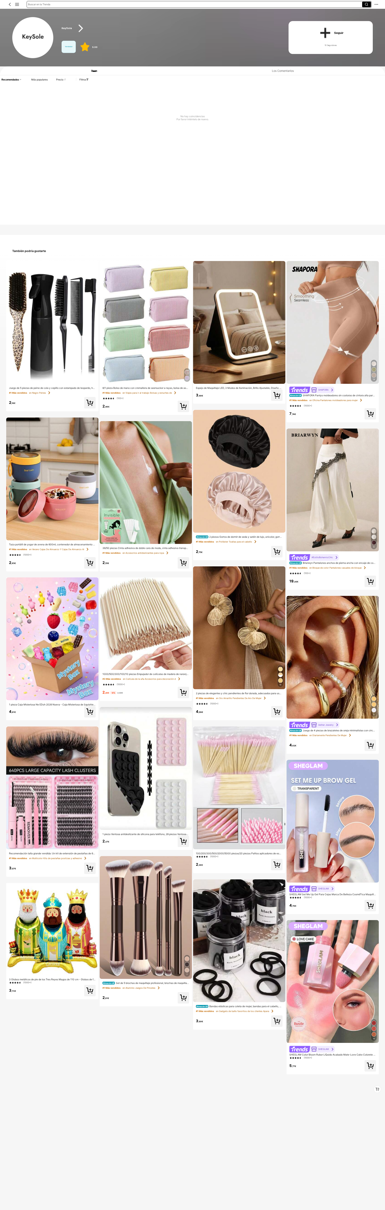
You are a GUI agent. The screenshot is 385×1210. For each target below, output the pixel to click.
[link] (33, 37)
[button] (9, 4)
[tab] (92, 70)
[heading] (169, 28)
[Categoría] (17, 4)
